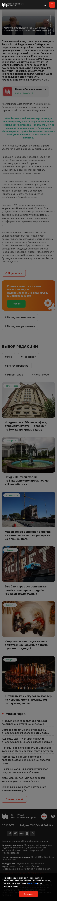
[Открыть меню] (52, 5)
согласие (32, 883)
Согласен (28, 894)
